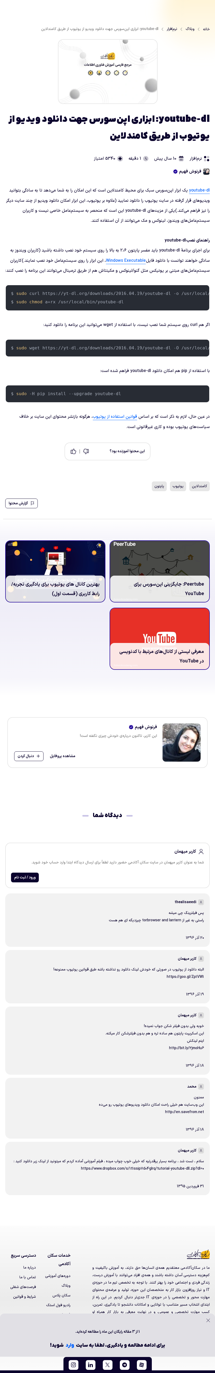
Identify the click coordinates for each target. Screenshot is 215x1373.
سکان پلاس (61, 1295)
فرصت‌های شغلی (23, 1287)
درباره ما (29, 1267)
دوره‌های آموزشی (58, 1276)
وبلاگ (66, 1286)
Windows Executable (126, 261)
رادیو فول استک (58, 1305)
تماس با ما (27, 1277)
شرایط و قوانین (24, 1297)
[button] (142, 1365)
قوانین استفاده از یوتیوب (115, 417)
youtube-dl (199, 190)
